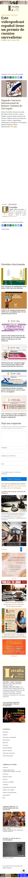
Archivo (5, 779)
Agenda (5, 734)
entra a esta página (15, 516)
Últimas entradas (12, 204)
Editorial (5, 732)
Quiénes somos (7, 776)
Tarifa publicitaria (12, 770)
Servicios (5, 774)
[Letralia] (5, 209)
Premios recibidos (8, 782)
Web (2, 464)
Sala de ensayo (7, 750)
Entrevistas (6, 740)
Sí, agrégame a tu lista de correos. (11, 472)
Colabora (5, 784)
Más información (22, 637)
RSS (4, 797)
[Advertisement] (14, 57)
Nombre (4, 447)
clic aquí (13, 127)
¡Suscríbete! (6, 795)
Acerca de (4, 204)
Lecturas (5, 745)
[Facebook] (4, 214)
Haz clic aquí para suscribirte (14, 606)
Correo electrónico (8, 456)
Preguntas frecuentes (9, 787)
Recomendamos (7, 748)
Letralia (13, 207)
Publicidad (14, 578)
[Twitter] (6, 214)
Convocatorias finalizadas (9, 15)
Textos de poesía (8, 755)
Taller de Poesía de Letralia (13, 635)
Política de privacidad (9, 792)
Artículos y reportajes (9, 737)
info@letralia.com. (12, 216)
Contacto (5, 767)
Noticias (5, 742)
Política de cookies (8, 790)
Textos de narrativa (9, 753)
